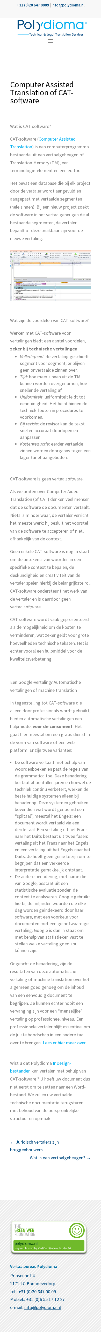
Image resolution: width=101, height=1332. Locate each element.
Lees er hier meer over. (64, 1043)
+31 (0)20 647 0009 (33, 5)
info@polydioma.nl (68, 5)
